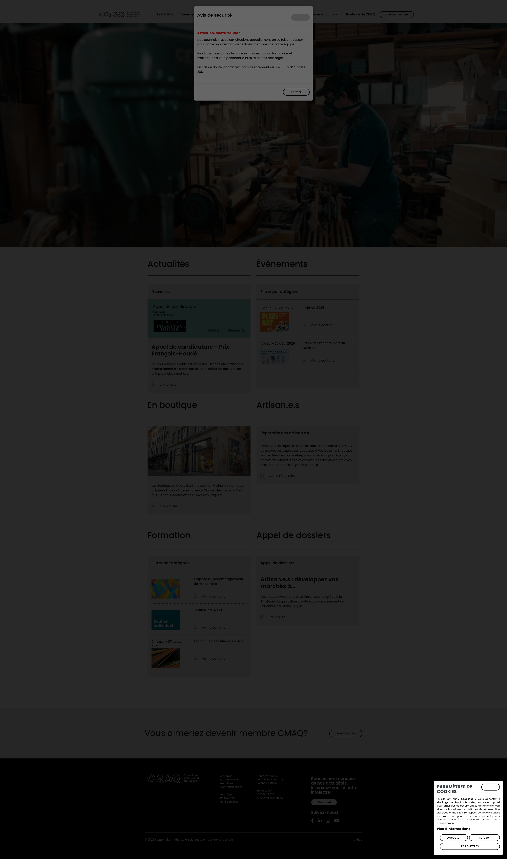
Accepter (454, 838)
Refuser (484, 838)
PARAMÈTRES (470, 846)
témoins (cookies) (465, 802)
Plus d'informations (453, 829)
